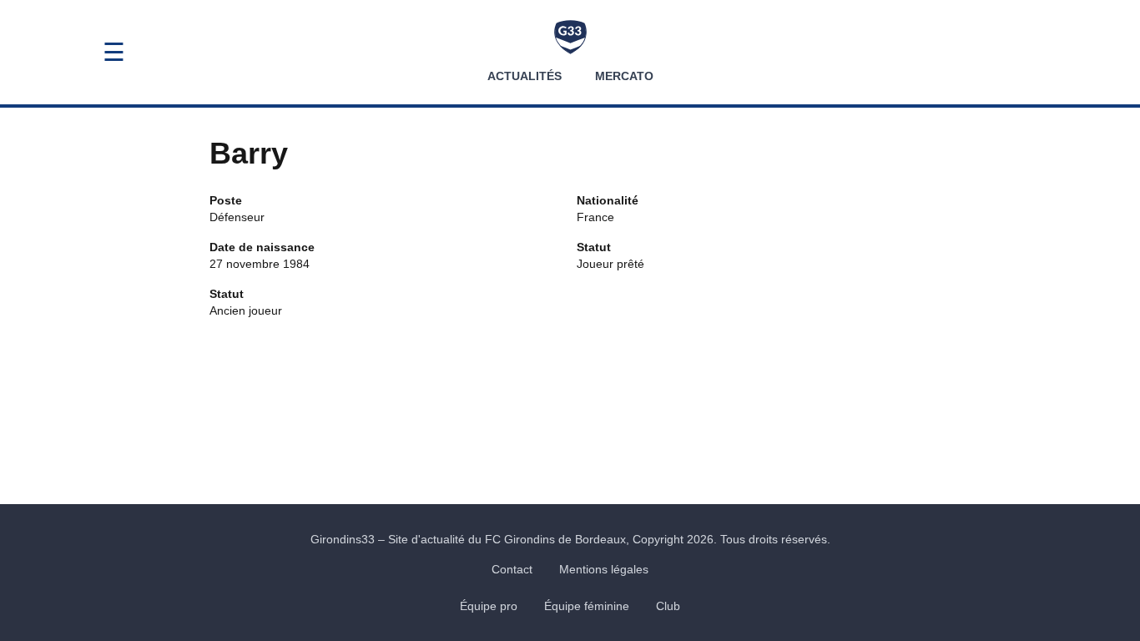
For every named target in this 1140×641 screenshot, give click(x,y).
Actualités (524, 76)
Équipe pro (488, 606)
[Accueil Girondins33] (570, 37)
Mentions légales (603, 569)
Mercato (624, 76)
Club (668, 606)
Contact (512, 569)
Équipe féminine (586, 606)
